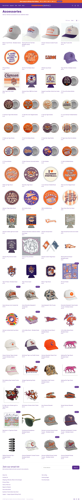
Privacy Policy (6, 482)
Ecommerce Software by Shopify (19, 499)
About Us (5, 475)
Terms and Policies (30, 499)
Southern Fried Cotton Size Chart (10, 492)
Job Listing (44, 475)
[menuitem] (23, 5)
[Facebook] (74, 499)
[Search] (72, 5)
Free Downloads (45, 479)
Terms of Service (6, 484)
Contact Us (5, 477)
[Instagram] (76, 499)
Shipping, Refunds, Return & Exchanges (12, 479)
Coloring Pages (45, 477)
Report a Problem (7, 487)
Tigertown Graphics (9, 499)
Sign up (76, 467)
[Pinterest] (78, 499)
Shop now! (59, 1)
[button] (72, 20)
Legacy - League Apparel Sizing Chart (12, 494)
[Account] (75, 5)
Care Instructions (7, 489)
